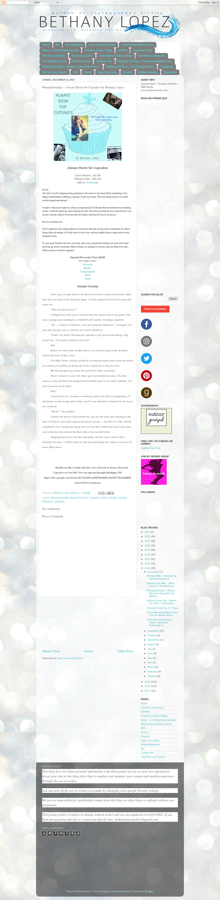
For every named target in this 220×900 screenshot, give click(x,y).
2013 (148, 686)
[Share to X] (106, 493)
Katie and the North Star (102, 44)
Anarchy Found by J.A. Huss (162, 608)
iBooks (88, 268)
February (152, 671)
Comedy (112, 497)
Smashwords (87, 271)
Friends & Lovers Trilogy (98, 50)
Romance (47, 501)
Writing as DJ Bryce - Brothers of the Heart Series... (71, 66)
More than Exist (81, 61)
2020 (148, 545)
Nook (88, 275)
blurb (104, 497)
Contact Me (170, 72)
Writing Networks (148, 72)
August (151, 644)
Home (46, 44)
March (151, 667)
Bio (57, 44)
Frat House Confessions (151, 55)
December (153, 572)
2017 (148, 559)
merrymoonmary (121, 891)
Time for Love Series (53, 55)
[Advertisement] (87, 623)
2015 (148, 568)
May (150, 658)
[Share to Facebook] (109, 493)
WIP (75, 72)
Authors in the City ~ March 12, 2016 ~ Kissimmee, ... (162, 602)
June (150, 653)
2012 (148, 691)
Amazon (87, 264)
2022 (148, 536)
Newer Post (50, 651)
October (152, 635)
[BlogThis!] (102, 493)
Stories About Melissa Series (137, 44)
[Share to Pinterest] (112, 493)
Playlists (127, 72)
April (150, 662)
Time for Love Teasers (54, 72)
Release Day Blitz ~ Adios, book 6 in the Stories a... (161, 584)
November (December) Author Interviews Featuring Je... (159, 622)
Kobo (88, 278)
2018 (148, 554)
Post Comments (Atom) (69, 658)
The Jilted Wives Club (54, 61)
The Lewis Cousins (82, 55)
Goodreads (92, 182)
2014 (148, 681)
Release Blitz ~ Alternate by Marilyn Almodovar (162, 577)
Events (88, 72)
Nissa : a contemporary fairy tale (60, 50)
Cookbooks (166, 66)
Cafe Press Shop (107, 72)
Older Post (125, 651)
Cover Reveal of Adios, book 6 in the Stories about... (162, 613)
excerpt (122, 497)
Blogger (149, 891)
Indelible (122, 50)
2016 (148, 563)
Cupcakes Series (142, 50)
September (153, 640)
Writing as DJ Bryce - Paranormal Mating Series (145, 61)
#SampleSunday (60, 497)
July (149, 649)
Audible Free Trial (150, 448)
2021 (148, 541)
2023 (148, 532)
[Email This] (99, 493)
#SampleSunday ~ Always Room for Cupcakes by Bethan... (161, 593)
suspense (59, 501)
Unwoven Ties (104, 61)
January (152, 676)
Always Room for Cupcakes (85, 497)
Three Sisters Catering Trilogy (115, 55)
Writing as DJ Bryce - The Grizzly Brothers (130, 66)
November (153, 631)
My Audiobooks (73, 44)
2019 (148, 550)
